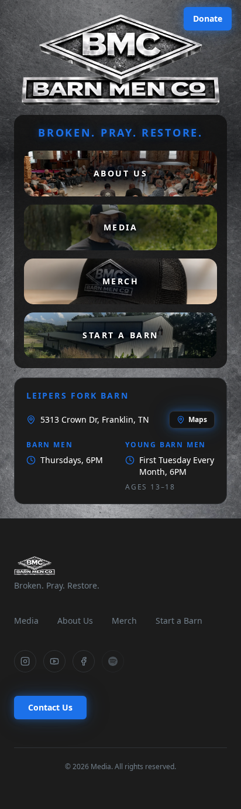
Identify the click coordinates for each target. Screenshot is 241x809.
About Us (75, 620)
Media (26, 620)
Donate (207, 18)
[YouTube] (54, 661)
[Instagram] (25, 661)
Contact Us (50, 707)
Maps (197, 419)
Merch (124, 620)
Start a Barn (179, 620)
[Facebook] (84, 661)
